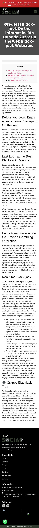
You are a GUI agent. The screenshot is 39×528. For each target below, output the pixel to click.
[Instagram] (7, 505)
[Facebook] (3, 505)
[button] (35, 11)
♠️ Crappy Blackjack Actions (18, 80)
